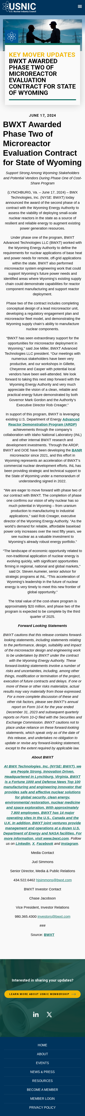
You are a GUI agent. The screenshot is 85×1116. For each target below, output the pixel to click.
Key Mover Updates (42, 54)
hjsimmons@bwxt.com (54, 880)
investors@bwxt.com (54, 917)
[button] (79, 6)
